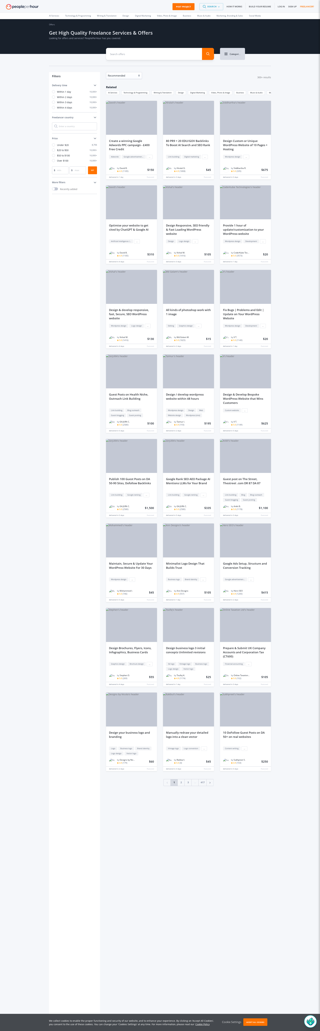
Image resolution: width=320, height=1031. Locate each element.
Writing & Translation (106, 15)
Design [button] (181, 92)
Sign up (292, 6)
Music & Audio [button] (256, 92)
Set (92, 170)
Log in (281, 6)
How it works (234, 6)
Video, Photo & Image (167, 15)
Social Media (255, 15)
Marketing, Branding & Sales (229, 15)
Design (125, 15)
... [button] (149, 157)
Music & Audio (203, 15)
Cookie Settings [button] (231, 1022)
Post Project (183, 6)
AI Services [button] (112, 92)
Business (187, 15)
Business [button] (240, 92)
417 (203, 782)
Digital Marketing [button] (197, 92)
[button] (211, 6)
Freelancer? (307, 6)
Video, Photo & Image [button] (220, 92)
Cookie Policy (202, 1024)
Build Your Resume (260, 6)
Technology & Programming (78, 15)
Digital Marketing (143, 15)
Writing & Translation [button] (163, 92)
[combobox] (151, 54)
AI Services (54, 15)
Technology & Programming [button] (135, 92)
